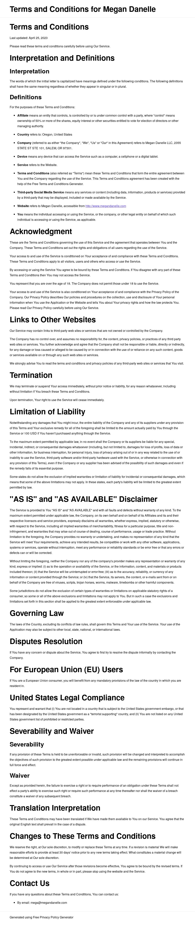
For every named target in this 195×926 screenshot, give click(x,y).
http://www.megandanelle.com (106, 206)
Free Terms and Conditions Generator (57, 184)
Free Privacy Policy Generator (53, 917)
